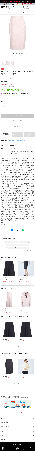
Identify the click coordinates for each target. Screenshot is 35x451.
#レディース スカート (24, 242)
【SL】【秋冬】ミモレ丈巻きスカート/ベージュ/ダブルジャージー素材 (15, 397)
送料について (4, 222)
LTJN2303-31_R (12, 140)
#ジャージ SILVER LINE (23, 247)
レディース (26, 12)
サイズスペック (17, 134)
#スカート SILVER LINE (11, 244)
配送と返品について (5, 224)
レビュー (29, 134)
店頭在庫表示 (17, 126)
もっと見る (17, 347)
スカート (19, 396)
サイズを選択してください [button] (17, 115)
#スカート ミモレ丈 (11, 247)
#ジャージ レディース (24, 244)
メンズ (9, 12)
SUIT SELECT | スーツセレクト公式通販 (8, 396)
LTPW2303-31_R (21, 140)
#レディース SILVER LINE (12, 242)
